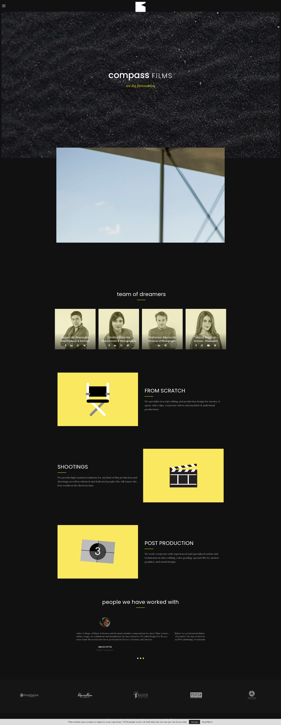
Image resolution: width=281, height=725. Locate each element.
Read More (207, 722)
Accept (194, 722)
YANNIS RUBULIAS (140, 650)
